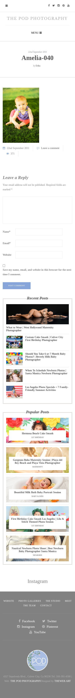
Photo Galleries (30, 601)
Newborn (37, 555)
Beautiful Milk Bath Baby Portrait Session (37, 492)
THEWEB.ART (62, 681)
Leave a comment (50, 148)
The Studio (53, 601)
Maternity (37, 467)
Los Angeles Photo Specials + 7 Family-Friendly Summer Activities (46, 388)
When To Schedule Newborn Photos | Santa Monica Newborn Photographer (46, 372)
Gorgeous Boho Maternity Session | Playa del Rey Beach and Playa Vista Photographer (37, 461)
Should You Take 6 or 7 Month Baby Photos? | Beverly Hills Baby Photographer (45, 356)
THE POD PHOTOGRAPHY (25, 681)
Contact (46, 605)
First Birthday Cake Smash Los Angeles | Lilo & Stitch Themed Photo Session (37, 520)
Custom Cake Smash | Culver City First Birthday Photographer (44, 338)
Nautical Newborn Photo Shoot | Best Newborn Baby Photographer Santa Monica (37, 550)
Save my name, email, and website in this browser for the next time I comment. (37, 272)
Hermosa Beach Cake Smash (37, 433)
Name (6, 231)
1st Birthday (37, 437)
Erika (38, 65)
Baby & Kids (38, 496)
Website (7, 254)
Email (7, 243)
